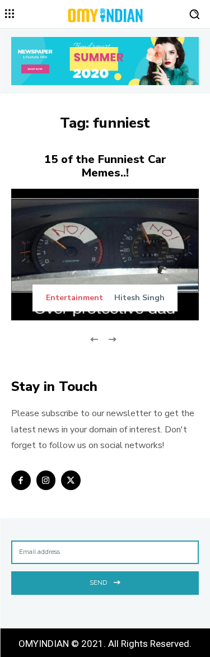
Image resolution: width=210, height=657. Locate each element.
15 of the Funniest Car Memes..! (105, 166)
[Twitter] (71, 480)
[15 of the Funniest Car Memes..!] (105, 254)
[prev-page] (94, 339)
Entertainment (74, 298)
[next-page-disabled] (112, 339)
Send (98, 582)
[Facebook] (21, 480)
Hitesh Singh (139, 297)
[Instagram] (46, 480)
